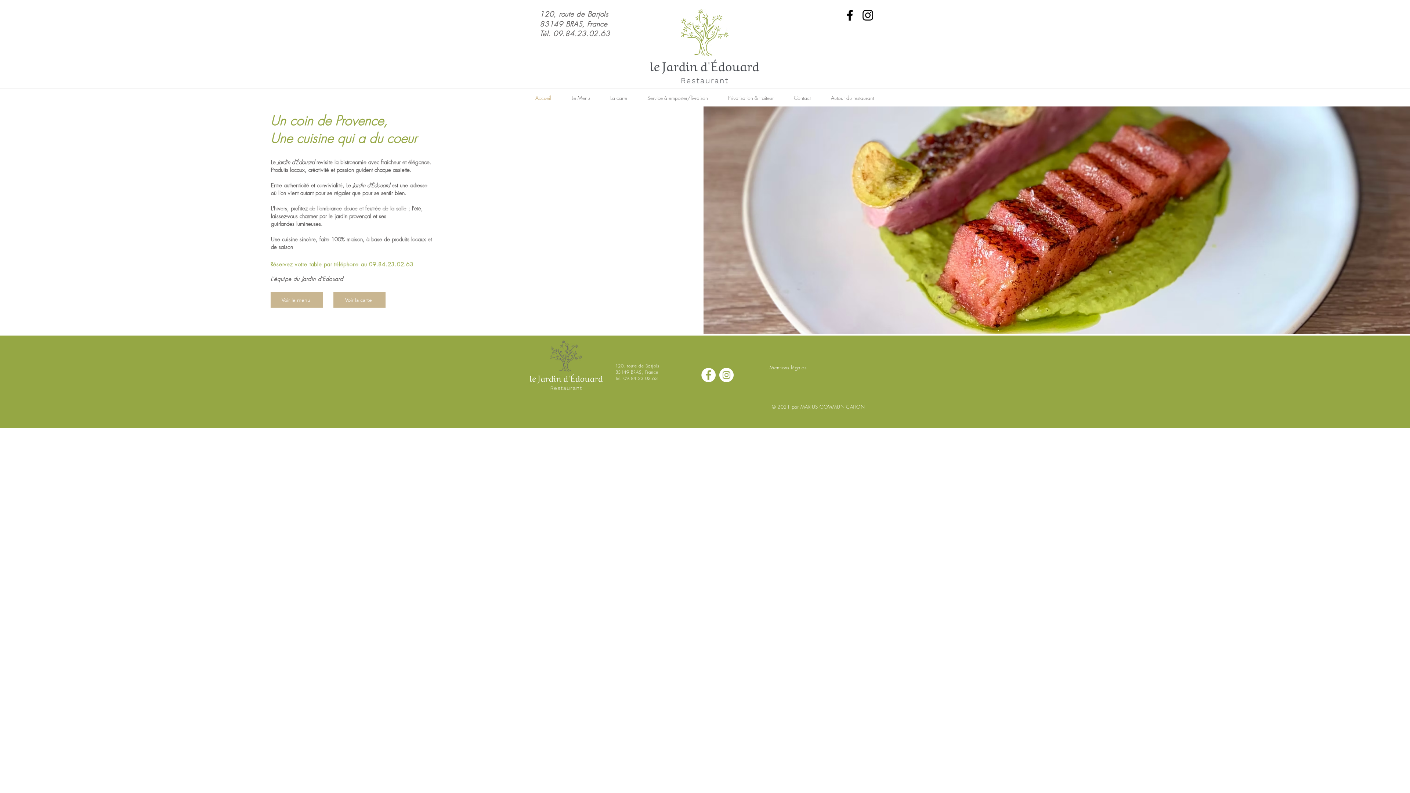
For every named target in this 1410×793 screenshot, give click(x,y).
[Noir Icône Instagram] (868, 15)
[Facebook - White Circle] (708, 375)
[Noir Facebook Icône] (850, 15)
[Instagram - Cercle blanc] (726, 375)
